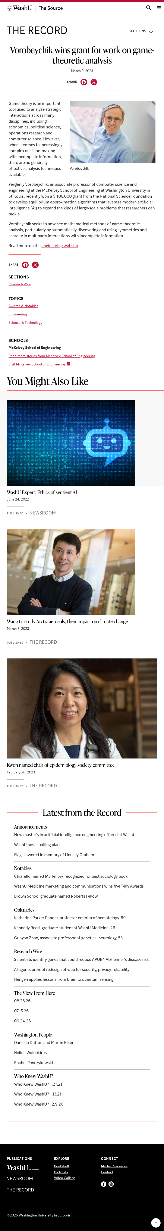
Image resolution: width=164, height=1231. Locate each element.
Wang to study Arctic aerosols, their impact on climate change (67, 621)
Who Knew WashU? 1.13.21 (37, 1095)
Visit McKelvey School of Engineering (37, 364)
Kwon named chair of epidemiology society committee (61, 764)
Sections (137, 31)
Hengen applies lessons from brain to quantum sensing (63, 980)
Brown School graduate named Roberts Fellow (56, 897)
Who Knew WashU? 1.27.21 (38, 1085)
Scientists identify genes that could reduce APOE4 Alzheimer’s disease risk (81, 960)
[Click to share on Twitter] (94, 82)
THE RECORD (37, 31)
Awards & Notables (23, 306)
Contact (107, 1172)
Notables (23, 868)
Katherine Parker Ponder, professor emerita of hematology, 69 (70, 918)
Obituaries (24, 909)
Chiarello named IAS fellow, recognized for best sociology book (71, 877)
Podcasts (61, 1172)
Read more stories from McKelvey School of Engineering (52, 356)
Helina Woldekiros (30, 1053)
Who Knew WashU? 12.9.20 (38, 1105)
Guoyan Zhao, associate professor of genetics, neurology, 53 (68, 938)
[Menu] (159, 7)
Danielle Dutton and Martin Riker (43, 1043)
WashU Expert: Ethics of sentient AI (42, 492)
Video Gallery (64, 1178)
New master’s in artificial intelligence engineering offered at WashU (75, 835)
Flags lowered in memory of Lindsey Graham (54, 855)
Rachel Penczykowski (33, 1063)
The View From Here (34, 993)
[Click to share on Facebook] (84, 82)
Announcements (30, 826)
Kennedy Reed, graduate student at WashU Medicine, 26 (64, 928)
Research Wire (20, 284)
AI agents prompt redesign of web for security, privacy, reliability (71, 970)
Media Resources (114, 1166)
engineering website (59, 246)
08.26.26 (22, 1001)
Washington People (33, 1034)
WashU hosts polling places (38, 845)
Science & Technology (25, 323)
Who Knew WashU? (33, 1076)
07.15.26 (21, 1011)
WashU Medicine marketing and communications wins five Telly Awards (79, 887)
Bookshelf (61, 1166)
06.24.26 (22, 1021)
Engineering (18, 314)
